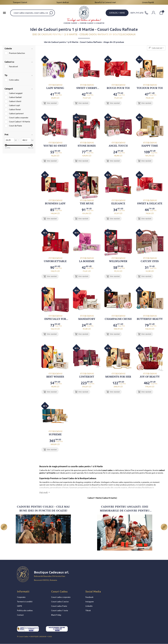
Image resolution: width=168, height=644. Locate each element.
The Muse (87, 202)
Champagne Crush (118, 317)
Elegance (118, 202)
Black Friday (56, 615)
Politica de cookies (25, 610)
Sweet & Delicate (149, 202)
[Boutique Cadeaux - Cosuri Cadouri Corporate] (84, 12)
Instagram (89, 602)
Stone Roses (87, 144)
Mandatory (86, 317)
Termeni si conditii (24, 602)
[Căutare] (51, 12)
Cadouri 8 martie (109, 498)
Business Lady (55, 202)
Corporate (21, 597)
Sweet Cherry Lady (86, 87)
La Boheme (86, 260)
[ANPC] (30, 630)
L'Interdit (86, 375)
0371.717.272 (137, 13)
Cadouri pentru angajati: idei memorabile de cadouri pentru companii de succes (124, 509)
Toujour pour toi (150, 87)
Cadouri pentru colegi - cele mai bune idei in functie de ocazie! (43, 508)
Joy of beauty (150, 375)
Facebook (89, 597)
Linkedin (89, 606)
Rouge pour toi (118, 87)
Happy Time (149, 144)
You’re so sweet (55, 144)
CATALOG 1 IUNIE (117, 13)
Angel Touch (118, 144)
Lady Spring (55, 87)
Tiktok (88, 610)
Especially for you (55, 317)
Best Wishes (55, 375)
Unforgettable (55, 260)
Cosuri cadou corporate (60, 597)
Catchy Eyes (150, 260)
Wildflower (118, 260)
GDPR (19, 606)
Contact (20, 615)
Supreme (55, 433)
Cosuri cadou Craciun (60, 602)
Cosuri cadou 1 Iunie (59, 610)
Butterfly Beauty (150, 317)
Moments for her (118, 375)
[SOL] (59, 630)
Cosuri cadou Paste (59, 606)
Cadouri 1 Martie (95, 498)
